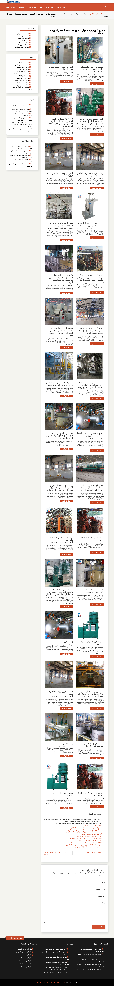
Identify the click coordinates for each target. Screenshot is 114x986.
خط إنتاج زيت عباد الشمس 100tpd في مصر (89, 836)
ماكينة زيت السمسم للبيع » (94, 852)
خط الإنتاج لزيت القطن (23, 78)
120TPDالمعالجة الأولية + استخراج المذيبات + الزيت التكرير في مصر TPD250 (21, 124)
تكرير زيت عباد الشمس (22, 62)
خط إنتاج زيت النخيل (23, 69)
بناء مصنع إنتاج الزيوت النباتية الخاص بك (54, 982)
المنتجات (21, 7)
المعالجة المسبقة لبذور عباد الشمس (19, 85)
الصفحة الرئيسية (10, 7)
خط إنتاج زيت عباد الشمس (21, 82)
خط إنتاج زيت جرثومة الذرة (21, 74)
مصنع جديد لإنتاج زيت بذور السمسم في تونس (88, 969)
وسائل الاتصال (61, 7)
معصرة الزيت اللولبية (23, 76)
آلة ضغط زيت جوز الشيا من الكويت (92, 834)
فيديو (41, 7)
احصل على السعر (97, 84)
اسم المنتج (101, 875)
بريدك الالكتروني (100, 889)
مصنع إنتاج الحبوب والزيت (22, 47)
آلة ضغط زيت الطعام (23, 38)
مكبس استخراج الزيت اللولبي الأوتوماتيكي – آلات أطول (86, 828)
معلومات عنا (49, 7)
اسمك (102, 882)
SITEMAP (39, 982)
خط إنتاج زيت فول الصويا (22, 80)
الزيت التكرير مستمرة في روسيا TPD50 (55, 949)
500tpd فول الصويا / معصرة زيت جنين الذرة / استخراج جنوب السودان (82, 842)
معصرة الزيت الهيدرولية (22, 71)
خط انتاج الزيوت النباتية (22, 42)
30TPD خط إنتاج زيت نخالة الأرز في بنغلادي (55, 972)
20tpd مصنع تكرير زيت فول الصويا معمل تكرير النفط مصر (85, 838)
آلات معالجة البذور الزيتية (22, 34)
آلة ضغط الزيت (25, 36)
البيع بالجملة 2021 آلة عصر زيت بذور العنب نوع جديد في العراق (84, 845)
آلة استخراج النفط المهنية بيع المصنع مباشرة (89, 825)
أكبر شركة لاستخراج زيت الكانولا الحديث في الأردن (87, 847)
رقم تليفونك (101, 896)
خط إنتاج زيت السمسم (23, 67)
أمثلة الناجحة (32, 7)
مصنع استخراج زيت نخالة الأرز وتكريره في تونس (88, 840)
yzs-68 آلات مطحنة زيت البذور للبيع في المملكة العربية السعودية (83, 832)
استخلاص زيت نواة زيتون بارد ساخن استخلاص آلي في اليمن (85, 830)
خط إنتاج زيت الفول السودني (21, 65)
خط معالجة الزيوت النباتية (22, 45)
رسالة (103, 903)
